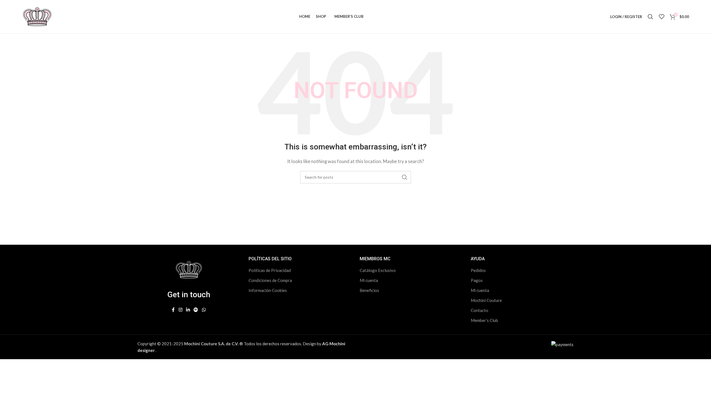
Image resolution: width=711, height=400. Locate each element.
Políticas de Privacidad (270, 270)
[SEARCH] (404, 177)
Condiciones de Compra (270, 280)
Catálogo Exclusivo (378, 270)
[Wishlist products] (661, 16)
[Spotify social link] (196, 310)
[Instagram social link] (180, 310)
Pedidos (478, 270)
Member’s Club (484, 320)
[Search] (650, 16)
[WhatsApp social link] (203, 310)
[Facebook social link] (173, 310)
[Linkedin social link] (188, 310)
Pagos (477, 280)
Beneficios (369, 290)
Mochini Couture (486, 300)
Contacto (479, 310)
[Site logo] (37, 16)
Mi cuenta (369, 280)
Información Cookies (268, 290)
